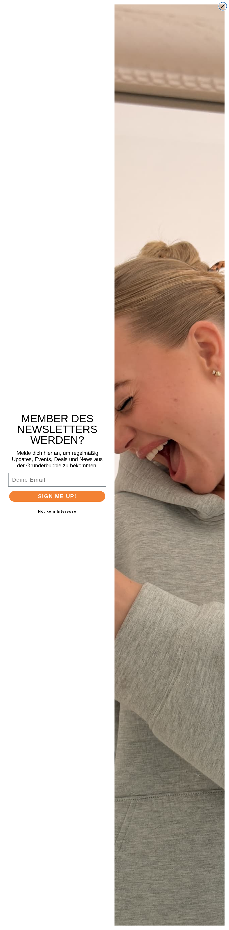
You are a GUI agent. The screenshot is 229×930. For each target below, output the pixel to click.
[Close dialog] (223, 6)
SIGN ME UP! (57, 496)
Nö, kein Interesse (57, 511)
